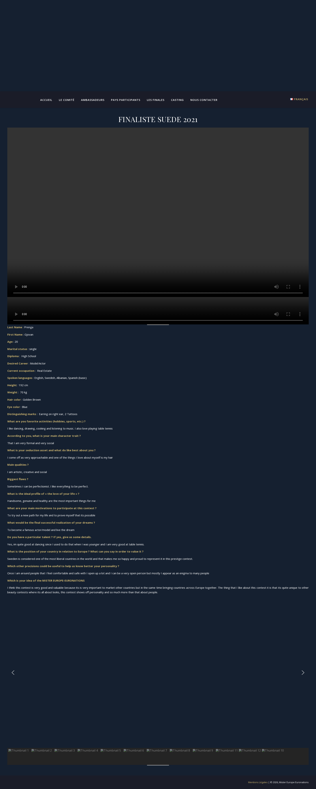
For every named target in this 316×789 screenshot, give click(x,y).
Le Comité (66, 100)
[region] (158, 681)
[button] (13, 673)
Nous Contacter (203, 100)
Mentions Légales (258, 782)
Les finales (155, 100)
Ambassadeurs (92, 100)
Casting (177, 100)
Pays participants (125, 100)
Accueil (46, 100)
